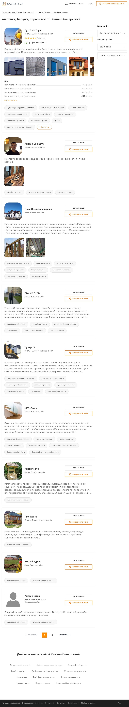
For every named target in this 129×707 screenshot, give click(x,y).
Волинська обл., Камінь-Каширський (18, 13)
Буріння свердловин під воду (49, 665)
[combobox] (112, 33)
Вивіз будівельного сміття (44, 677)
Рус (119, 703)
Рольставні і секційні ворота (64, 445)
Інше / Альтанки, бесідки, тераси (53, 13)
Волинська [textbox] (105, 47)
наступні (64, 635)
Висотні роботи (77, 108)
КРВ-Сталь (31, 408)
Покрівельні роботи (15, 120)
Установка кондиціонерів (75, 671)
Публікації (49, 703)
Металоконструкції (39, 120)
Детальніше (78, 33)
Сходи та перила (65, 192)
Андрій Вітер (32, 596)
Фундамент (36, 391)
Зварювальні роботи (61, 270)
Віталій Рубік (32, 293)
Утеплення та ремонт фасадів (20, 127)
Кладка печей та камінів (20, 665)
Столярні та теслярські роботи (45, 452)
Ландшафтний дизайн (16, 324)
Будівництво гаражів (66, 385)
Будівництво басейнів (34, 330)
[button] (90, 66)
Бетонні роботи (39, 276)
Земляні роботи (57, 330)
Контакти (60, 703)
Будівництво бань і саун (17, 114)
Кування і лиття (66, 439)
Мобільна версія (88, 703)
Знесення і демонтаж (16, 276)
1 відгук (40, 38)
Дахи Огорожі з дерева (38, 209)
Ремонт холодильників (70, 677)
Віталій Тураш (33, 562)
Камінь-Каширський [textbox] (111, 56)
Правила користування (32, 703)
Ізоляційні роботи (42, 114)
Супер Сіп (30, 348)
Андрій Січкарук (34, 144)
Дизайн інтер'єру (14, 192)
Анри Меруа (32, 469)
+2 (44, 127)
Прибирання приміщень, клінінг (45, 671)
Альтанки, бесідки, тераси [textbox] (111, 33)
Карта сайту (73, 703)
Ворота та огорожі (65, 114)
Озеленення (12, 330)
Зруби (57, 120)
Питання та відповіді (11, 703)
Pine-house (31, 517)
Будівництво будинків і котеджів (21, 108)
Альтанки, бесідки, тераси (53, 108)
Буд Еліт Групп (33, 31)
